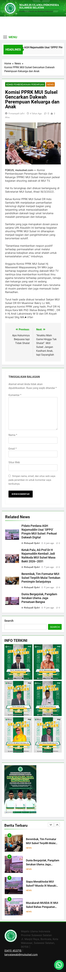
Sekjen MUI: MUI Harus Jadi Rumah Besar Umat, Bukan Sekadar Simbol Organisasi (43, 912)
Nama (12, 435)
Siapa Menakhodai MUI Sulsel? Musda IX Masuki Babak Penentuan (41, 870)
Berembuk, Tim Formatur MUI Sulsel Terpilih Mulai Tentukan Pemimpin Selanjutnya (40, 577)
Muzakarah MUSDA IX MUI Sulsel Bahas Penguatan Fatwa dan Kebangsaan (42, 891)
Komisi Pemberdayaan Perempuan (25, 84)
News (50, 84)
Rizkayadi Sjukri (32, 543)
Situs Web (14, 462)
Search (8, 620)
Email (12, 448)
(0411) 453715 (12, 950)
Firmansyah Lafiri (16, 113)
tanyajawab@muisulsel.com (21, 954)
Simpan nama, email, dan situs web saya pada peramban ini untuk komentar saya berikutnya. (31, 480)
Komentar (14, 395)
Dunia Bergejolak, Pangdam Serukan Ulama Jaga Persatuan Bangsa (39, 598)
